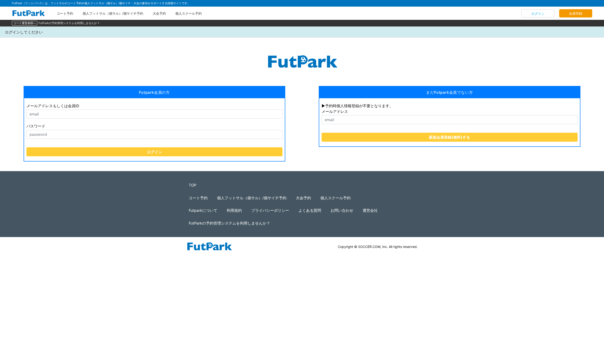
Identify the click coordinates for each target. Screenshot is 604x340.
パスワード (35, 126)
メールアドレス (335, 111)
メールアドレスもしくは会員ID (52, 105)
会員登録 (575, 13)
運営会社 (370, 210)
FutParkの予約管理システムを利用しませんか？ (69, 23)
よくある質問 (309, 210)
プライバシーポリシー (270, 210)
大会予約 (159, 13)
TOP (192, 185)
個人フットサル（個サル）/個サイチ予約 (113, 13)
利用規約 (234, 210)
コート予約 (65, 13)
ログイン (538, 14)
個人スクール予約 (188, 13)
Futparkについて (203, 210)
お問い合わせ (342, 210)
